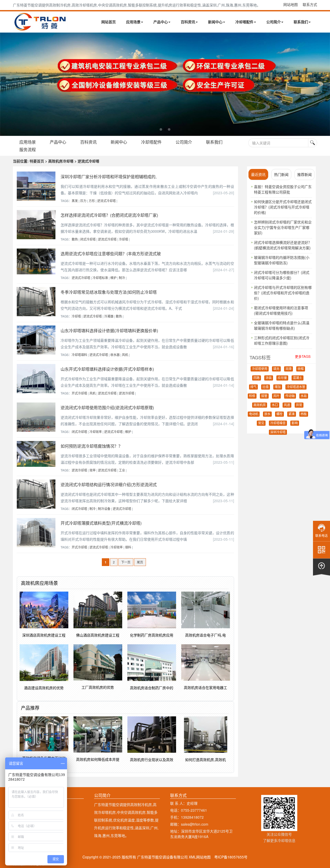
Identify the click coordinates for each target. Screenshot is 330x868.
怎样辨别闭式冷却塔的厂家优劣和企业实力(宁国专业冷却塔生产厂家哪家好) (283, 227)
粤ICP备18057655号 (231, 856)
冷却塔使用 (259, 369)
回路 (256, 378)
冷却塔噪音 (278, 423)
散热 (75, 239)
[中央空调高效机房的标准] (165, 84)
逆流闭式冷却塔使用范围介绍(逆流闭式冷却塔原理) (107, 407)
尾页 (140, 562)
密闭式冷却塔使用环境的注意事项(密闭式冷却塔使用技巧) (281, 310)
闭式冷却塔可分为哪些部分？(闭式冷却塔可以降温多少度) (281, 275)
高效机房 (259, 405)
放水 (267, 414)
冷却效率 (95, 431)
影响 (295, 423)
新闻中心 (215, 21)
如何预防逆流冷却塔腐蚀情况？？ (91, 446)
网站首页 (108, 21)
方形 (92, 200)
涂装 (269, 378)
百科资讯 (188, 21)
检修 (252, 396)
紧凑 (291, 414)
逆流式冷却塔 (106, 200)
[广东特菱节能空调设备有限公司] (40, 27)
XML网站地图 (200, 856)
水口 (275, 405)
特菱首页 (37, 161)
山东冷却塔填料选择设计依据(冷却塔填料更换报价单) (109, 331)
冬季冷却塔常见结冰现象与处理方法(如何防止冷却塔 (109, 292)
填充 (276, 369)
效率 (92, 470)
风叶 (276, 396)
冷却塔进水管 (296, 387)
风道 (287, 405)
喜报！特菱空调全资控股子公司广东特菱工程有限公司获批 (283, 189)
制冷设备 (104, 508)
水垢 (304, 396)
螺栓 (279, 414)
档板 (304, 414)
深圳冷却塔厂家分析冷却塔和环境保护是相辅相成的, (108, 177)
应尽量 (282, 378)
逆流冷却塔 (126, 393)
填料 (128, 547)
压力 (83, 200)
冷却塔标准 (100, 277)
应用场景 (133, 21)
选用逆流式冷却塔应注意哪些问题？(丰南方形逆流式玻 (111, 254)
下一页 (125, 562)
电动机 (253, 414)
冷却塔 (123, 239)
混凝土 (297, 378)
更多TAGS (303, 356)
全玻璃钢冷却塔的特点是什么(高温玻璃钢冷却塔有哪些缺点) (281, 325)
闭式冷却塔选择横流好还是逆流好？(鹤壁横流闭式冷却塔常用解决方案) (283, 245)
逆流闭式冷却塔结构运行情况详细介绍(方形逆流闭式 (109, 484)
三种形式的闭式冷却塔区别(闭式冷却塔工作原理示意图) (281, 340)
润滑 (288, 369)
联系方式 (310, 4)
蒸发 (75, 200)
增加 (278, 387)
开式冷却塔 (79, 393)
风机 (125, 354)
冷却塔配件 (244, 21)
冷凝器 (108, 316)
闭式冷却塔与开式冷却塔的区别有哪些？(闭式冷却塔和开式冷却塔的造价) (283, 293)
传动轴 (290, 396)
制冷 (122, 277)
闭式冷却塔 (88, 239)
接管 (264, 396)
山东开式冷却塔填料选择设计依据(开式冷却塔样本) (107, 369)
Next (5, 84)
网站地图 (290, 4)
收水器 (115, 354)
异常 (299, 405)
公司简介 (273, 21)
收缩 (301, 369)
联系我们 (301, 21)
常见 (261, 423)
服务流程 (27, 149)
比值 (265, 387)
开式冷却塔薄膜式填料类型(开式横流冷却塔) (101, 523)
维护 (113, 277)
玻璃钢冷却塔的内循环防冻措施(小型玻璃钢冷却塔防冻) (281, 260)
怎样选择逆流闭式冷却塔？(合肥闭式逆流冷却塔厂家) (109, 215)
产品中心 (160, 21)
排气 (253, 387)
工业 (122, 470)
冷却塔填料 (79, 354)
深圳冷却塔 (278, 432)
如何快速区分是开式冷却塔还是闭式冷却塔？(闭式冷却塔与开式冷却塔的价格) (283, 207)
